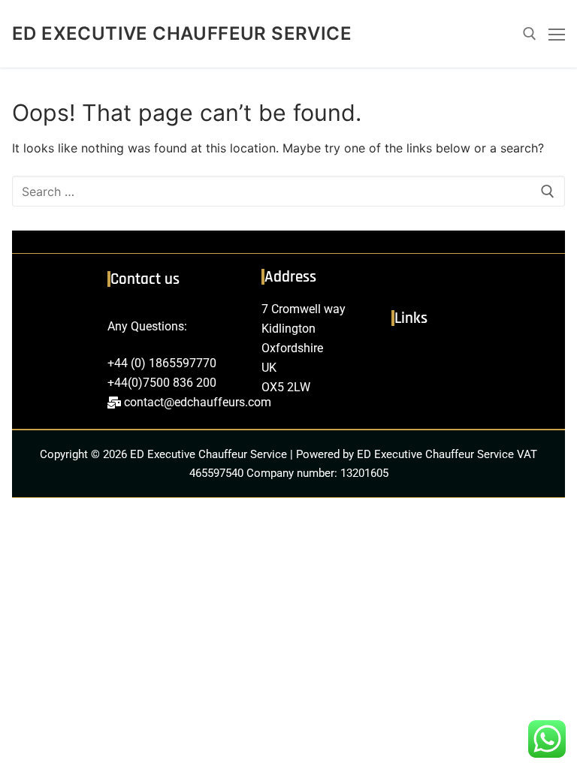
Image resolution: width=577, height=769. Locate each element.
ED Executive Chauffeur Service (182, 33)
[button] (470, 357)
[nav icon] (556, 34)
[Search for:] (288, 191)
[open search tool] (529, 34)
